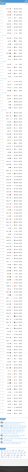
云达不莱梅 (5, 436)
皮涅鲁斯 (14, 427)
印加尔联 (3, 251)
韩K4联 (3, 266)
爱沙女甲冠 (3, 242)
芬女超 (3, 309)
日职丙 (3, 157)
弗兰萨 (8, 427)
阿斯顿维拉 (6, 422)
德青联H (3, 184)
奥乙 (2, 136)
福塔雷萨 (2, 427)
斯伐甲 (3, 139)
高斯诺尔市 (13, 430)
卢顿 (3, 422)
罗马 (17, 453)
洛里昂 (5, 438)
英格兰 (2, 450)
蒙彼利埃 (20, 438)
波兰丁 (3, 318)
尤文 (5, 443)
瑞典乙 (3, 412)
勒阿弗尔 (2, 440)
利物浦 (10, 422)
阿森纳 (16, 422)
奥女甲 (3, 169)
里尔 (8, 438)
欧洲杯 (13, 450)
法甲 (2, 52)
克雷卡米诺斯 (17, 430)
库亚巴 (14, 433)
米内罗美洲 (10, 430)
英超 (2, 32)
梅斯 (12, 438)
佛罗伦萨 (19, 443)
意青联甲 (3, 160)
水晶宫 (12, 422)
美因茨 (15, 436)
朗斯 (17, 438)
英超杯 (1, 422)
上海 (4, 450)
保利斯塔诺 (11, 427)
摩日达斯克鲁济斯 (5, 427)
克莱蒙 (22, 438)
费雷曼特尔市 (2, 433)
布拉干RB (10, 433)
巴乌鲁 (16, 427)
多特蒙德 (11, 436)
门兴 (7, 436)
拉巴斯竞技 (19, 427)
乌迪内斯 (14, 443)
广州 (10, 450)
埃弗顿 (8, 422)
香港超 (3, 391)
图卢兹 (16, 438)
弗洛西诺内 (2, 443)
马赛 (14, 438)
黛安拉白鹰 (20, 430)
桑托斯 (16, 433)
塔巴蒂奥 (5, 433)
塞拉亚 (8, 430)
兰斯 (3, 438)
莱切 (7, 443)
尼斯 (24, 438)
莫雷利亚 (22, 427)
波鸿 (8, 436)
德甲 (1, 435)
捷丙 (2, 142)
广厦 (7, 450)
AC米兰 (9, 443)
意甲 (2, 37)
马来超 (3, 166)
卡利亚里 (12, 443)
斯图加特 (24, 435)
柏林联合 (9, 435)
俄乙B (2, 154)
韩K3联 (3, 263)
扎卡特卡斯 (23, 430)
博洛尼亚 (17, 443)
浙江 (16, 450)
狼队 (14, 422)
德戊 (2, 151)
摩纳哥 (26, 438)
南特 (9, 438)
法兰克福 (21, 435)
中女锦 (3, 236)
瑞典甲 (3, 403)
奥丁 (2, 230)
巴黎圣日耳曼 (4, 440)
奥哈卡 (7, 433)
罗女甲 (3, 333)
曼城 (1, 455)
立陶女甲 (3, 257)
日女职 (3, 175)
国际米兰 (15, 453)
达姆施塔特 (6, 435)
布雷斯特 (8, 440)
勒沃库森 (18, 436)
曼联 (24, 422)
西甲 (2, 43)
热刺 (17, 422)
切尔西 (19, 422)
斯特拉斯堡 (10, 440)
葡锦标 (3, 330)
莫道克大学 (24, 427)
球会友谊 (3, 227)
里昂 (6, 438)
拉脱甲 (3, 269)
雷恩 (11, 438)
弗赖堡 (13, 436)
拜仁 (19, 436)
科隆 (19, 435)
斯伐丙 (3, 145)
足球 (14, 455)
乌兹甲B (3, 336)
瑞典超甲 (3, 400)
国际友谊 (3, 394)
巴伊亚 (12, 433)
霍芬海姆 (17, 435)
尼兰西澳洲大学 (2, 430)
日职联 (3, 388)
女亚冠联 (3, 172)
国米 (4, 443)
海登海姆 (4, 435)
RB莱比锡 (12, 435)
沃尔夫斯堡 (2, 436)
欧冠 (2, 80)
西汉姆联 (22, 422)
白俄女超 (3, 248)
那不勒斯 (20, 450)
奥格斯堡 (14, 435)
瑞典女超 (3, 397)
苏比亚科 (6, 430)
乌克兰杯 (3, 221)
